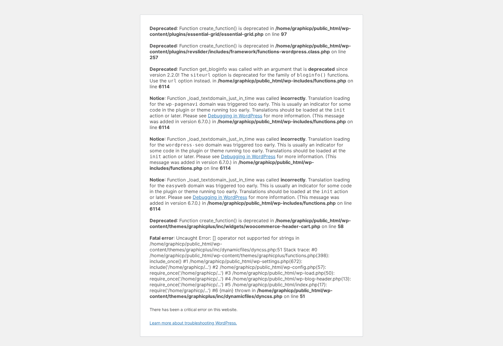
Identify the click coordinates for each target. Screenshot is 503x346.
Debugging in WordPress (235, 116)
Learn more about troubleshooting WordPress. (193, 322)
